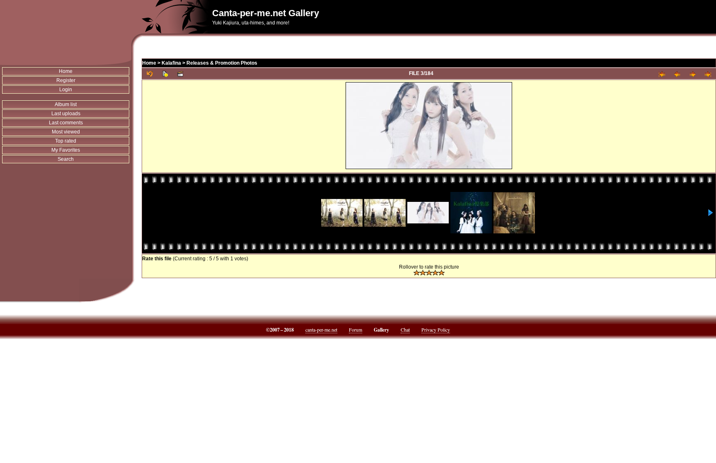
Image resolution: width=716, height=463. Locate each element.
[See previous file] (677, 73)
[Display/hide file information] (165, 73)
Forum (355, 329)
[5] (441, 272)
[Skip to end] (708, 73)
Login (65, 89)
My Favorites (65, 150)
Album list (66, 104)
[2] (423, 272)
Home (66, 71)
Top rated (65, 141)
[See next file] (692, 73)
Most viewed (66, 132)
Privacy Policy (435, 329)
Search (66, 159)
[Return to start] (662, 73)
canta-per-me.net (321, 329)
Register (65, 80)
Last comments (66, 123)
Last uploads (65, 113)
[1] (417, 272)
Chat (405, 329)
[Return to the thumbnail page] (149, 73)
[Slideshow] (180, 73)
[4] (435, 272)
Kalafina (171, 63)
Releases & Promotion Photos (221, 63)
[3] (429, 272)
